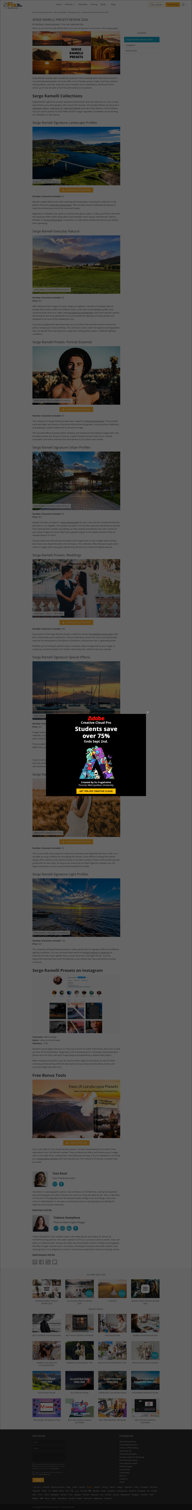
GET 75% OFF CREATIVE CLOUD (96, 791)
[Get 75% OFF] (96, 755)
